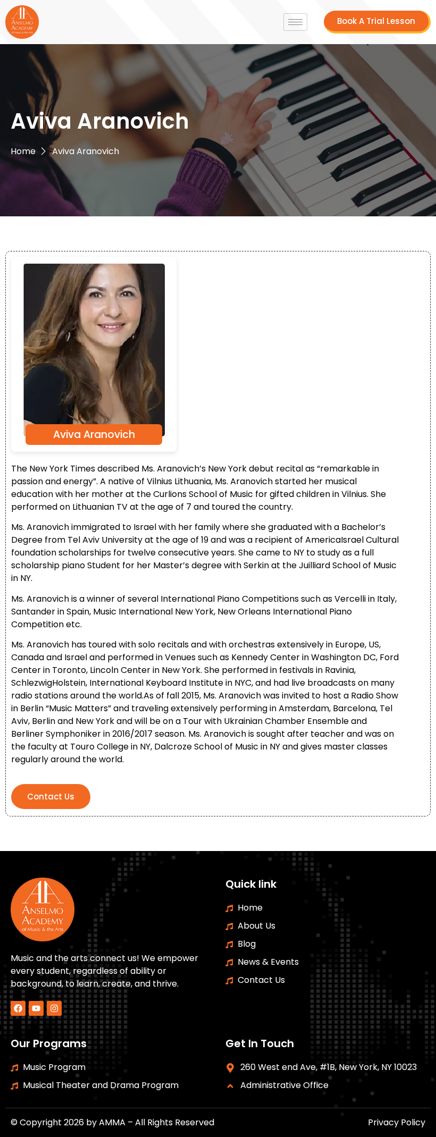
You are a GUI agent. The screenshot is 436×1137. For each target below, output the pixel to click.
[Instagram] (54, 1008)
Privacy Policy (396, 1122)
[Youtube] (36, 1008)
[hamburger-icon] (295, 22)
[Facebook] (18, 1008)
